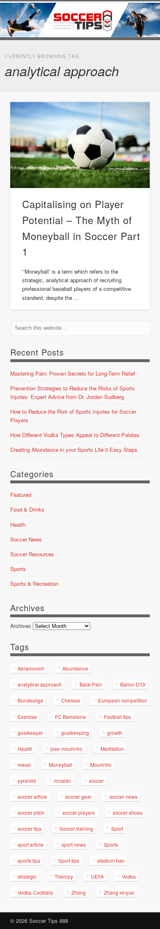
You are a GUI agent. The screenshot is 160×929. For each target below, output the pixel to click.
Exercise (27, 716)
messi (24, 764)
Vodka (129, 876)
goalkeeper (30, 732)
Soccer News (26, 539)
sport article (30, 844)
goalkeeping (75, 732)
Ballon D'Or (133, 684)
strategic (27, 876)
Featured (20, 494)
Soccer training (76, 828)
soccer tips (29, 828)
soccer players (78, 812)
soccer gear (78, 796)
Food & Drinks (27, 509)
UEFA (97, 876)
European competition (122, 700)
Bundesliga (30, 700)
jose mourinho (66, 748)
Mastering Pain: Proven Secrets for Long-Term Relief (72, 373)
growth (114, 732)
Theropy (64, 876)
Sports (18, 569)
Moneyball (60, 764)
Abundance (75, 668)
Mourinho (101, 764)
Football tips (117, 716)
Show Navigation (129, 73)
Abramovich (31, 668)
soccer (96, 780)
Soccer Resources (32, 554)
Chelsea (70, 700)
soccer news (123, 796)
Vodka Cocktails (35, 892)
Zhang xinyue (119, 892)
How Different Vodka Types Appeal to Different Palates (74, 435)
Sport (117, 828)
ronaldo (62, 780)
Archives (20, 626)
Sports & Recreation (34, 583)
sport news (74, 844)
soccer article (32, 796)
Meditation (112, 748)
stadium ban (111, 860)
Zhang (78, 892)
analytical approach (40, 684)
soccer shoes (127, 812)
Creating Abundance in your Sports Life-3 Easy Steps (73, 449)
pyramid (27, 780)
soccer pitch (31, 812)
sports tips (29, 860)
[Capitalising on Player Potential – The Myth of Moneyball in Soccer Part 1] (80, 145)
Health (17, 524)
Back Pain (91, 684)
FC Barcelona (70, 716)
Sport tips (68, 860)
